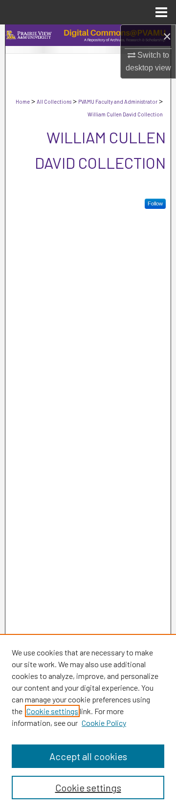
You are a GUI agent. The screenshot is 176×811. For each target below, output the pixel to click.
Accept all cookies (88, 756)
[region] (88, 722)
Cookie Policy (104, 722)
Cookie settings (52, 711)
